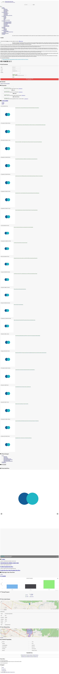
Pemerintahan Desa (4, 12)
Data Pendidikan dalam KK (7, 22)
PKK (4, 19)
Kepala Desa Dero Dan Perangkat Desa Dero (10, 570)
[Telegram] (7, 61)
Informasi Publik (4, 30)
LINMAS (5, 17)
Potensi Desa (5, 11)
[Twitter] (3, 61)
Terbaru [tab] (3, 102)
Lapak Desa (3, 27)
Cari (33, 4)
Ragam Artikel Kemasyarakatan (8, 459)
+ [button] (1, 601)
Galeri (3, 559)
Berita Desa (21, 41)
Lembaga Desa (4, 16)
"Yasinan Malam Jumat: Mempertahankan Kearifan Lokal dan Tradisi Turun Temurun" (15, 59)
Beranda (3, 7)
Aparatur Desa (6, 14)
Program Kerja (4, 462)
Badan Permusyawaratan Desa (8, 15)
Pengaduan (3, 34)
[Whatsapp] (11, 61)
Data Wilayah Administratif (7, 21)
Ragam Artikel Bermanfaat (7, 458)
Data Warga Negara (6, 26)
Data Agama (5, 24)
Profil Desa (3, 8)
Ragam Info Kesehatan (7, 460)
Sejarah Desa (5, 9)
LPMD (5, 18)
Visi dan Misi (5, 13)
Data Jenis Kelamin (6, 25)
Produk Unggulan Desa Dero (6, 566)
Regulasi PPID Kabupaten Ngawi (8, 31)
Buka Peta (2, 609)
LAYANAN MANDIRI (6, 83)
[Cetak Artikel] (9, 61)
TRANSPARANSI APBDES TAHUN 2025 (9, 563)
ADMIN (1, 83)
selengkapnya (23, 88)
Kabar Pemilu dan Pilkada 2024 (8, 461)
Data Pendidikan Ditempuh (7, 23)
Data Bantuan (4, 32)
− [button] (1, 603)
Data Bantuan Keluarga (5, 33)
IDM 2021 (5, 28)
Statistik (4, 576)
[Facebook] (1, 61)
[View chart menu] (57, 578)
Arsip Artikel (5, 100)
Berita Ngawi (5, 457)
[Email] (5, 61)
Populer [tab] (3, 103)
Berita (3, 455)
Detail (5, 609)
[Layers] (57, 601)
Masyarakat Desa (6, 10)
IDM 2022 (5, 29)
